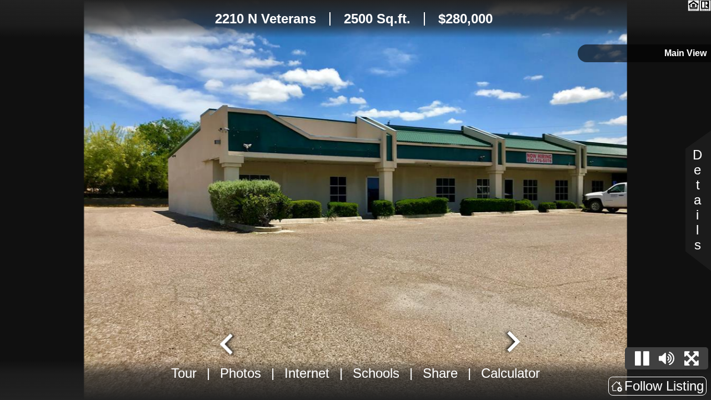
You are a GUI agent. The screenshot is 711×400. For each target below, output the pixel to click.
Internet (306, 373)
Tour (184, 373)
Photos (240, 373)
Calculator (510, 373)
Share (440, 373)
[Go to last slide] (227, 343)
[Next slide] (512, 343)
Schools (376, 373)
